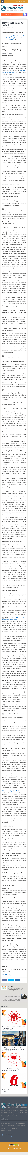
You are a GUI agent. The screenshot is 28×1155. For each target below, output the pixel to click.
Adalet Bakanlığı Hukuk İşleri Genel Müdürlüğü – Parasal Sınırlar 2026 (13, 1027)
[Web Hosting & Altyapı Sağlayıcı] (14, 1144)
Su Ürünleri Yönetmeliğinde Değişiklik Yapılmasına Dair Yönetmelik (15, 989)
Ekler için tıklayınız (7, 975)
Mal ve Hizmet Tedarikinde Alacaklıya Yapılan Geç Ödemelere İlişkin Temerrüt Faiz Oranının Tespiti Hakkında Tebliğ (11, 998)
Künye (11, 1136)
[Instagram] (26, 1)
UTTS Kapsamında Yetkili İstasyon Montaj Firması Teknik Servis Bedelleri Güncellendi (13, 1048)
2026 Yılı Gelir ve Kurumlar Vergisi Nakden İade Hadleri (14, 1090)
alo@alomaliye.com (6, 1134)
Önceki (11, 986)
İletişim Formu (4, 1136)
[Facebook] (19, 1)
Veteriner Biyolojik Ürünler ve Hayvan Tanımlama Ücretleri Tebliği (11, 1069)
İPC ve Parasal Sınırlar (11, 29)
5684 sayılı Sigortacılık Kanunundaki (14, 791)
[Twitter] (17, 1)
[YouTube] (24, 1)
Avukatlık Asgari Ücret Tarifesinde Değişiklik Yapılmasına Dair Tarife (14, 38)
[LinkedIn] (22, 1)
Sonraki (17, 995)
